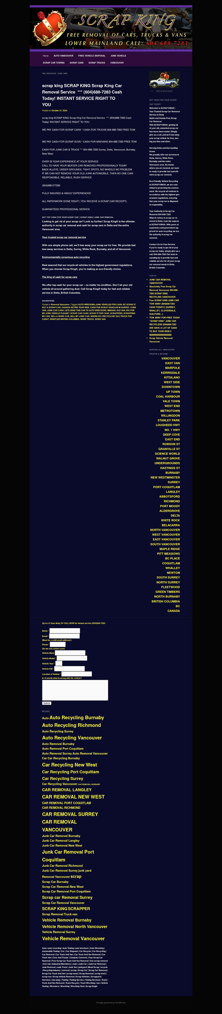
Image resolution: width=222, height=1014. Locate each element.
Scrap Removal (52, 914)
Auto (45, 718)
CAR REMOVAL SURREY (70, 814)
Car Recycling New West (69, 764)
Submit (46, 703)
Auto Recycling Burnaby (76, 717)
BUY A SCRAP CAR (51, 307)
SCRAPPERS (116, 313)
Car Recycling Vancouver (59, 784)
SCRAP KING (54, 908)
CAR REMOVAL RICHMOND (61, 808)
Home (45, 55)
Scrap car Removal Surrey (67, 897)
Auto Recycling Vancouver (72, 737)
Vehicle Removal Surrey (58, 932)
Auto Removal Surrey (57, 753)
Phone (45, 644)
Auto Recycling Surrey (57, 731)
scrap (76, 876)
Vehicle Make (48, 652)
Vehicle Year (48, 663)
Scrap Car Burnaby (55, 882)
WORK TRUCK (87, 319)
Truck (68, 914)
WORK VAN (100, 319)
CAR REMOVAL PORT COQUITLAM (66, 803)
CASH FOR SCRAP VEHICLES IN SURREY (109, 307)
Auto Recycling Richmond (71, 724)
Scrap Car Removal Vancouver (63, 903)
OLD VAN (121, 310)
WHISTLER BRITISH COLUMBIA (64, 319)
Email (45, 636)
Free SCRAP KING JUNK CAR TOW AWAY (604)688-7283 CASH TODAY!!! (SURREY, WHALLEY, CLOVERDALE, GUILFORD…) (164, 307)
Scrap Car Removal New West (63, 887)
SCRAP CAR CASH (79, 313)
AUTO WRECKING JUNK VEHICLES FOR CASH (100, 304)
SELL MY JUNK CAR (79, 316)
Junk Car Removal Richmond (62, 866)
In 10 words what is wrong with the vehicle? (62, 678)
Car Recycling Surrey (62, 778)
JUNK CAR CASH (55, 310)
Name (45, 630)
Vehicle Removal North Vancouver (74, 926)
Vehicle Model (49, 658)
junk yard (84, 870)
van (74, 914)
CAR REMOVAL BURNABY (89, 784)
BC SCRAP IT (129, 304)
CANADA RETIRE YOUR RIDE (75, 307)
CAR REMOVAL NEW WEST (73, 796)
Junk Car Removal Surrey (60, 870)
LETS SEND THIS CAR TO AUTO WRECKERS (85, 310)
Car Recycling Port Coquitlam (70, 772)
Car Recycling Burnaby (64, 758)
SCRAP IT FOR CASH (99, 313)
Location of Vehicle (51, 674)
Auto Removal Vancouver (90, 753)
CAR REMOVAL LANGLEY (66, 790)
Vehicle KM (48, 668)
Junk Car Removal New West (62, 845)
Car (44, 758)
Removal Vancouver (60, 304)
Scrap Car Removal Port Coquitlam (66, 891)
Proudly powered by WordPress (111, 1002)
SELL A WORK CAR (60, 316)
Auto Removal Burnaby (58, 744)
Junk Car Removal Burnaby (61, 836)
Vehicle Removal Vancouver (73, 938)
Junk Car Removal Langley (60, 840)
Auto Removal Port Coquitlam (63, 748)
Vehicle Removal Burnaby (66, 920)
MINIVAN (111, 310)
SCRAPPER (79, 908)
